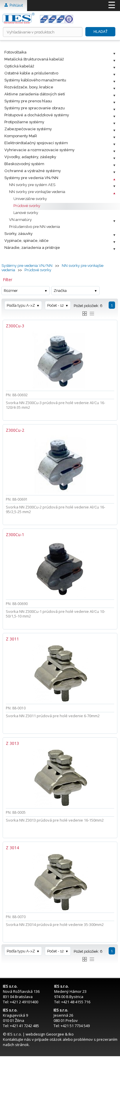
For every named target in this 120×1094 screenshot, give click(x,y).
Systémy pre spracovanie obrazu (34, 108)
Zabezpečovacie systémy (28, 129)
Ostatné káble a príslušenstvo (31, 73)
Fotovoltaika (15, 52)
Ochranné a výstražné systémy (32, 171)
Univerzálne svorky (30, 199)
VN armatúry (20, 219)
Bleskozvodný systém (24, 164)
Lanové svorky (25, 212)
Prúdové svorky (26, 206)
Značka (60, 290)
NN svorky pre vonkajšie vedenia (37, 192)
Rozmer (11, 290)
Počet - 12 (55, 305)
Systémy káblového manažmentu (35, 80)
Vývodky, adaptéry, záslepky (30, 157)
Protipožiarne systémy (24, 122)
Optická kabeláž (19, 66)
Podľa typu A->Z (21, 305)
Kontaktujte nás (17, 1039)
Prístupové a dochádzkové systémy (36, 115)
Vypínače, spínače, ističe (26, 240)
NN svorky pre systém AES (32, 185)
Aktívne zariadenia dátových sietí (34, 94)
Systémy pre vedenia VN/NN (31, 178)
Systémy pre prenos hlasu (28, 101)
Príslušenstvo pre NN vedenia (34, 226)
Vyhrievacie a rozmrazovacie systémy (39, 150)
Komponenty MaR (20, 136)
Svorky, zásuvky (18, 233)
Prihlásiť (15, 5)
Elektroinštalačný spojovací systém (36, 143)
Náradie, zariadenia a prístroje (32, 247)
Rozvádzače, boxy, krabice (28, 87)
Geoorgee (55, 1034)
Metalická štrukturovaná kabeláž (34, 59)
